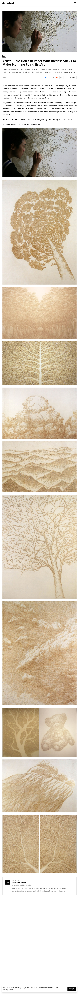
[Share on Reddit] (57, 77)
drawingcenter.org (18, 124)
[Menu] (75, 3)
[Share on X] (53, 77)
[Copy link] (65, 77)
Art (4, 56)
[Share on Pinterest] (49, 77)
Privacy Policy (7, 990)
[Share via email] (61, 77)
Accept (71, 989)
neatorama (35, 124)
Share (73, 77)
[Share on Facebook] (45, 77)
